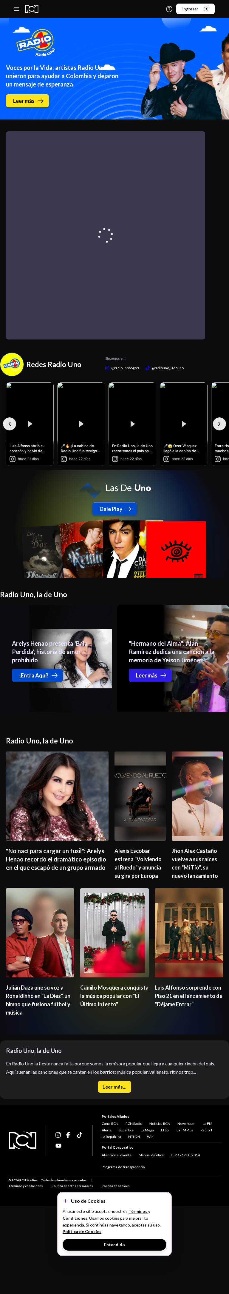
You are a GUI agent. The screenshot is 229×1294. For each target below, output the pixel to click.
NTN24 (134, 1136)
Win (150, 1136)
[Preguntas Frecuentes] (169, 9)
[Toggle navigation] (17, 8)
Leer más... (114, 1086)
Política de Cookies (82, 1231)
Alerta (107, 1130)
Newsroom (186, 1123)
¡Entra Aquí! (34, 675)
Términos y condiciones (25, 1186)
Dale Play (111, 509)
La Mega (147, 1130)
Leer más (24, 101)
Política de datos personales (72, 1186)
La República (111, 1136)
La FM (207, 1123)
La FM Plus (185, 1130)
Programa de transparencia (123, 1167)
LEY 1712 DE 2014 (185, 1155)
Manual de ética (151, 1155)
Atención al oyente (116, 1155)
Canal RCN (110, 1123)
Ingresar (190, 8)
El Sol (165, 1130)
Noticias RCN (159, 1123)
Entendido (114, 1244)
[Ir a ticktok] (58, 1135)
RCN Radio (134, 1123)
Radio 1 (206, 1130)
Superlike (126, 1130)
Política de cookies (115, 1186)
